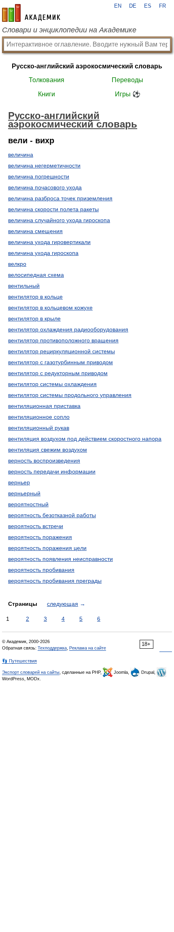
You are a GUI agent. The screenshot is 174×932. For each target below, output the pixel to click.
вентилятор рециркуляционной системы (61, 351)
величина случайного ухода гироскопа (59, 220)
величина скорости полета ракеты (53, 209)
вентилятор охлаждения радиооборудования (68, 329)
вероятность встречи (35, 526)
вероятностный (28, 504)
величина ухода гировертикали (49, 242)
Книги (46, 94)
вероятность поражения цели (47, 548)
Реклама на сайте (87, 647)
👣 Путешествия (19, 660)
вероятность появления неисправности (60, 559)
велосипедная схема (36, 275)
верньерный (24, 493)
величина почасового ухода (45, 187)
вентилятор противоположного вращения (63, 340)
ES (147, 6)
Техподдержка (52, 647)
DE (132, 6)
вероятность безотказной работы (52, 515)
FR (162, 6)
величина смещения (35, 231)
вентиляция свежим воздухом (47, 449)
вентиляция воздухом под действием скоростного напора (84, 438)
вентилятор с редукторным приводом (58, 373)
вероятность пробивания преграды (55, 580)
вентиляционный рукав (38, 428)
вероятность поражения (40, 537)
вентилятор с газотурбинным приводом (60, 362)
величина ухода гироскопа (43, 253)
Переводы (127, 79)
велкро (17, 264)
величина (20, 154)
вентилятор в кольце (35, 296)
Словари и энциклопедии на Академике (69, 30)
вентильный (24, 285)
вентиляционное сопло (39, 417)
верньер (19, 482)
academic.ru (31, 13)
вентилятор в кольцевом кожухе (50, 307)
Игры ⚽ (127, 94)
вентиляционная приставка (44, 406)
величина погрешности (38, 176)
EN (117, 6)
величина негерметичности (44, 165)
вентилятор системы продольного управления (70, 395)
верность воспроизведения (44, 460)
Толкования (46, 79)
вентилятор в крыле (34, 318)
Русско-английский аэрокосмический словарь (87, 66)
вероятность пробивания (41, 570)
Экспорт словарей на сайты (30, 672)
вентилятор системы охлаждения (52, 384)
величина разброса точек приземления (60, 198)
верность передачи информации (51, 471)
